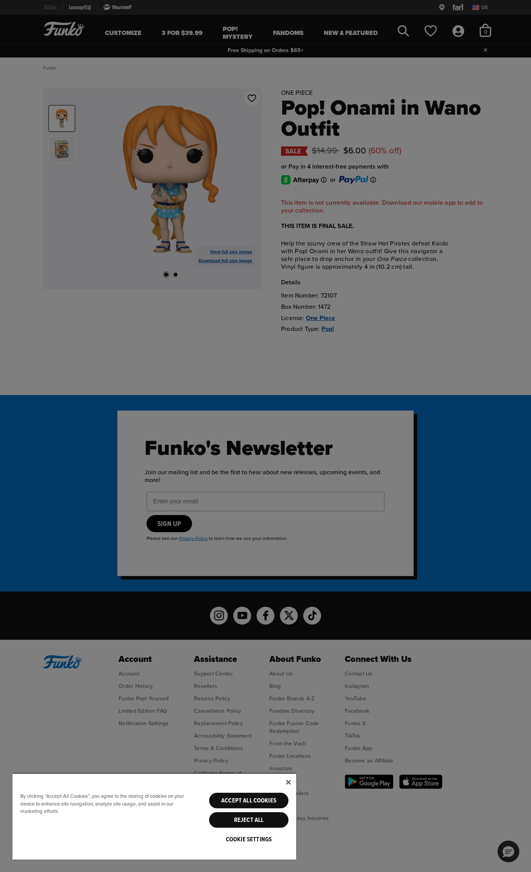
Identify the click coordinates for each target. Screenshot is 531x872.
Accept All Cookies (248, 800)
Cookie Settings (249, 839)
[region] (154, 816)
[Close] (288, 782)
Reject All (249, 820)
